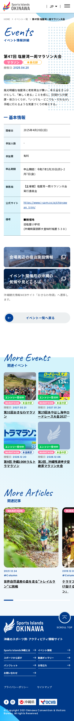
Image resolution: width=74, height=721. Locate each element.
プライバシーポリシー (16, 687)
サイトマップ (44, 687)
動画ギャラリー (46, 657)
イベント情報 (45, 650)
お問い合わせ (10, 672)
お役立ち (42, 665)
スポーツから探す (13, 657)
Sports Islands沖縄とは (17, 650)
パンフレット (11, 665)
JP (52, 6)
